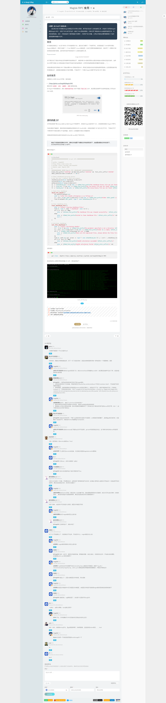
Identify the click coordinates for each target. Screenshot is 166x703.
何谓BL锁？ (131, 31)
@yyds (55, 637)
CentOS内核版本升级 (133, 16)
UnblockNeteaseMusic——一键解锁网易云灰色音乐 (141, 11)
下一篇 (117, 336)
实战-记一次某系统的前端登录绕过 (137, 26)
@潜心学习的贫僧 (58, 370)
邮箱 (71, 687)
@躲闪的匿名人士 (58, 492)
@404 (54, 617)
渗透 (105, 11)
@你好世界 (56, 451)
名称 (46, 687)
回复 (50, 353)
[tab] (126, 7)
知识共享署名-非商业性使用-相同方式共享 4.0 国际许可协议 (77, 312)
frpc (131, 138)
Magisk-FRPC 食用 (132, 21)
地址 (97, 687)
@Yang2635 (56, 382)
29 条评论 (89, 11)
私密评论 (113, 683)
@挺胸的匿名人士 (58, 402)
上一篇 (47, 336)
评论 (46, 669)
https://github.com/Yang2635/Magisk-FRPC (61, 83)
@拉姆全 (55, 544)
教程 (103, 11)
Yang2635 (61, 11)
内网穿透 (127, 138)
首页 (48, 17)
